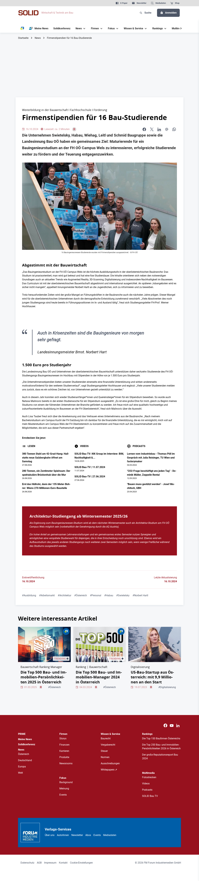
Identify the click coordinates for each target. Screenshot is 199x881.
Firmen (63, 733)
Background (66, 782)
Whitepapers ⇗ (109, 769)
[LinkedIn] (159, 129)
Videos (146, 783)
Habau (108, 595)
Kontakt (63, 862)
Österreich (80, 595)
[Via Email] (166, 129)
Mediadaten (109, 835)
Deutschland (25, 760)
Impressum (50, 862)
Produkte (64, 757)
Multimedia (148, 772)
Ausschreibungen (110, 763)
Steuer (104, 750)
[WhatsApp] (174, 129)
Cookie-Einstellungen (81, 862)
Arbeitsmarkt (47, 595)
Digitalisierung (167, 687)
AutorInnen (63, 835)
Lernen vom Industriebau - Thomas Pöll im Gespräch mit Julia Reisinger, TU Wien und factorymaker (151, 457)
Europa (22, 766)
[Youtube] (172, 726)
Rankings (147, 733)
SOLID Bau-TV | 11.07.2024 (89, 467)
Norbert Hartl (140, 595)
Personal (95, 595)
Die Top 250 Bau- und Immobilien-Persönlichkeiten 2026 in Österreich (161, 746)
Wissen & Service (110, 733)
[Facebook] (165, 726)
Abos (88, 835)
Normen (105, 757)
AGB (39, 862)
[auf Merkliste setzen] (74, 129)
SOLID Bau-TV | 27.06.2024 (89, 476)
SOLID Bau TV (150, 796)
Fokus (62, 777)
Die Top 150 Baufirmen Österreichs (161, 738)
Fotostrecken (149, 777)
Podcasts (147, 789)
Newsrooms (65, 763)
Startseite (23, 37)
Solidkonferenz (26, 744)
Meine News (25, 739)
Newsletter (77, 835)
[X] (152, 129)
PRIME (21, 733)
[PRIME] (22, 28)
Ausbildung (29, 595)
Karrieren (64, 750)
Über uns (49, 835)
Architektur (64, 595)
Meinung (64, 788)
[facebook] (144, 129)
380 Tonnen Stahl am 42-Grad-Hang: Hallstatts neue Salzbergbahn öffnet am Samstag (45, 457)
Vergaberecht (108, 744)
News (38, 37)
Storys (62, 738)
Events (63, 794)
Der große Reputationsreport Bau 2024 (160, 756)
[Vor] (180, 28)
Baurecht (106, 738)
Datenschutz (27, 862)
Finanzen (64, 744)
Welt (20, 772)
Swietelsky (123, 595)
